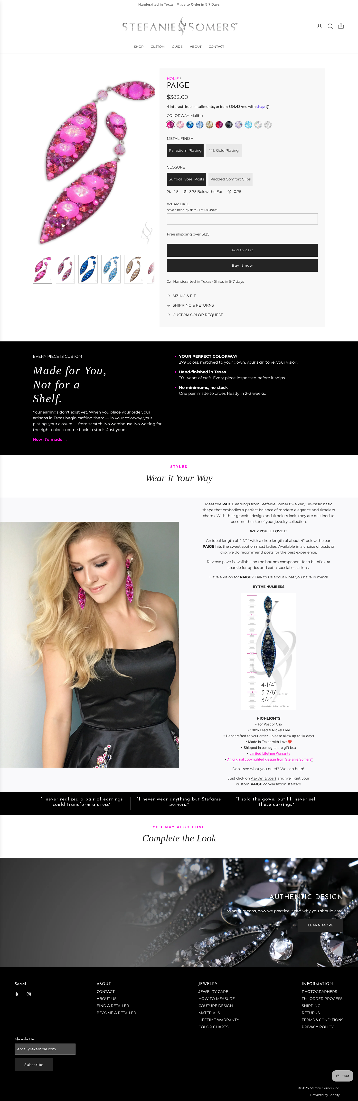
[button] (44, 160)
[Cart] (341, 26)
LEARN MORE (321, 925)
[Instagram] (28, 994)
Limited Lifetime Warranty (270, 753)
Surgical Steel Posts (186, 179)
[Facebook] (17, 994)
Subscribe (33, 1065)
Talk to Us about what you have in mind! (291, 577)
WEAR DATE (178, 204)
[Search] (330, 26)
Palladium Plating (185, 150)
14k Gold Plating (224, 150)
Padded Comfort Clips (230, 179)
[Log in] (319, 26)
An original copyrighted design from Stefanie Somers (269, 759)
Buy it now (242, 265)
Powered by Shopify (325, 1095)
